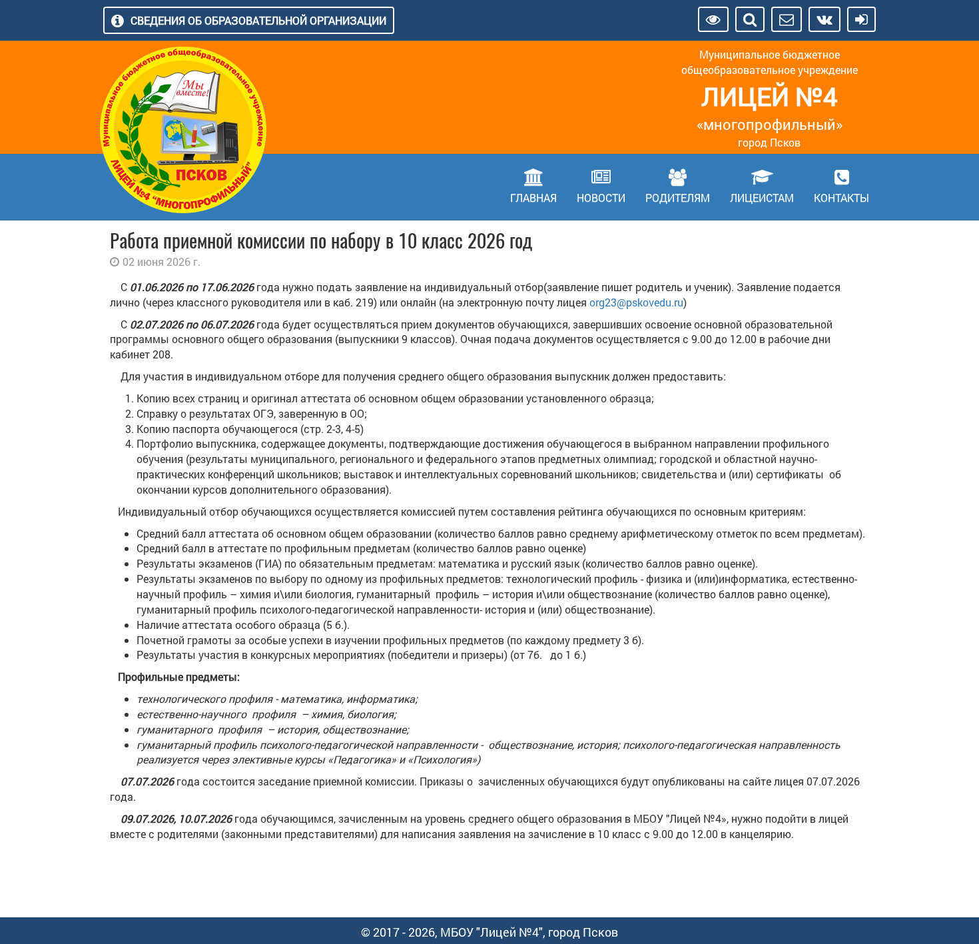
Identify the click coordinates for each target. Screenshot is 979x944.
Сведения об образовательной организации (258, 20)
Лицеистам (762, 198)
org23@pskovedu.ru (636, 302)
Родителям (677, 198)
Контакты (841, 198)
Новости (601, 198)
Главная (533, 198)
